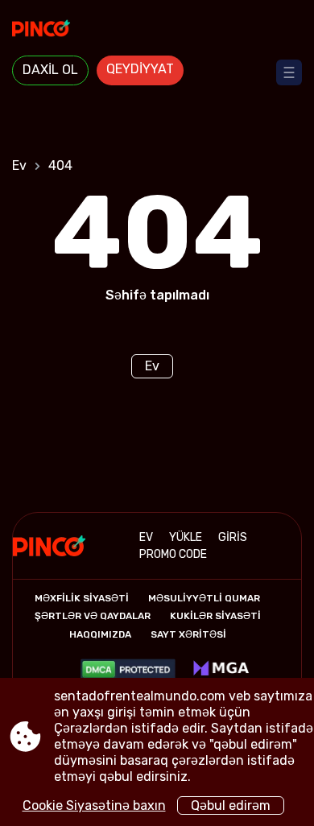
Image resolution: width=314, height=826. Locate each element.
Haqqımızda (100, 634)
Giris (232, 537)
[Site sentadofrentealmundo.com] (157, 29)
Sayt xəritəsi (188, 634)
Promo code (173, 554)
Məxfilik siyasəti (82, 598)
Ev (19, 165)
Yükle (185, 537)
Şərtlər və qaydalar (93, 616)
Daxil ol (50, 69)
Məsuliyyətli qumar (204, 598)
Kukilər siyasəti (215, 616)
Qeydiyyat (140, 68)
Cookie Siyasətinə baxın (94, 805)
